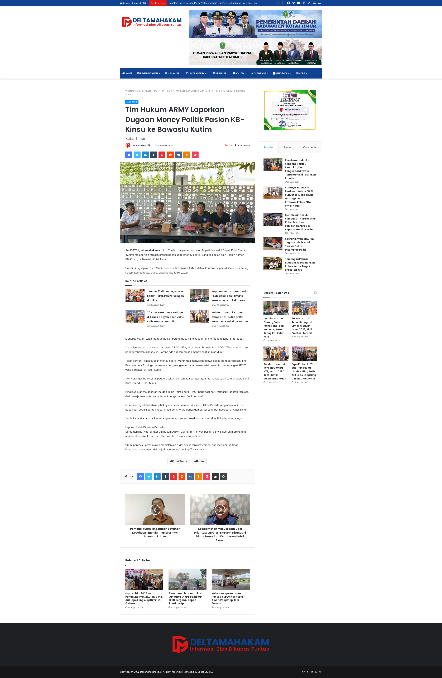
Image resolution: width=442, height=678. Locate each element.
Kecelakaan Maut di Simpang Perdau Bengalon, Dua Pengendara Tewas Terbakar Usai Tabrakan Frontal (300, 169)
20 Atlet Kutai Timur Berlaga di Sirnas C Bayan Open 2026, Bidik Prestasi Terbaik (165, 317)
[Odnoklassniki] (186, 155)
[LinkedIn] (145, 155)
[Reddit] (170, 155)
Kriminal (220, 73)
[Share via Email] (215, 476)
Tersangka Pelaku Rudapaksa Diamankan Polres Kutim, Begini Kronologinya (300, 264)
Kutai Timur (152, 90)
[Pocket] (195, 155)
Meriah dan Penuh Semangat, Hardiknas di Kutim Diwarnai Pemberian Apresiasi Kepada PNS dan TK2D (300, 222)
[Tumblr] (153, 155)
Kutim (200, 461)
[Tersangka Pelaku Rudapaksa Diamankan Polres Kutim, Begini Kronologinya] (272, 263)
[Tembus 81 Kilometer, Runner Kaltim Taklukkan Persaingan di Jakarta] (135, 295)
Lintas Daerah (197, 73)
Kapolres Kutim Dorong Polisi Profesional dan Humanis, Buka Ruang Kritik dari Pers (230, 296)
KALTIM (140, 90)
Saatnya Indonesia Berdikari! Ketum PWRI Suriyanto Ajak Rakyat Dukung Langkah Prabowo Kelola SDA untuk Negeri (299, 196)
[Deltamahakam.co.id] (152, 22)
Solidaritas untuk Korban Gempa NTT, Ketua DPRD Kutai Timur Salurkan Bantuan (230, 317)
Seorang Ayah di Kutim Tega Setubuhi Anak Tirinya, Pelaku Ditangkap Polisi (299, 244)
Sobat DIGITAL (205, 671)
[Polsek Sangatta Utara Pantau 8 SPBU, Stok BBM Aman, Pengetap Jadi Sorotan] (231, 579)
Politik (239, 73)
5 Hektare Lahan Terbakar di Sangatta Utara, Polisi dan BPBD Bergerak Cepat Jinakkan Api (186, 598)
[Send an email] (149, 145)
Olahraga (259, 73)
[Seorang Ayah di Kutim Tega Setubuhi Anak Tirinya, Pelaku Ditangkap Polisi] (272, 243)
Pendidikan (282, 73)
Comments (309, 147)
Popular (268, 147)
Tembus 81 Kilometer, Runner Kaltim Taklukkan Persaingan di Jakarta (165, 296)
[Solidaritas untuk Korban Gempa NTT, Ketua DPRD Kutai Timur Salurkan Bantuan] (199, 316)
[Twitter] (137, 155)
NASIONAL (173, 73)
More (301, 73)
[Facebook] (128, 155)
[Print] (223, 476)
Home (128, 73)
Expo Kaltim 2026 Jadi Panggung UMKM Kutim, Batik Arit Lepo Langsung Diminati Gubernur (143, 598)
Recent (288, 147)
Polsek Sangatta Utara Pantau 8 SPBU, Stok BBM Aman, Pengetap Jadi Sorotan (227, 598)
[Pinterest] (161, 155)
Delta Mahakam (139, 145)
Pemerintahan (149, 73)
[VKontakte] (178, 155)
